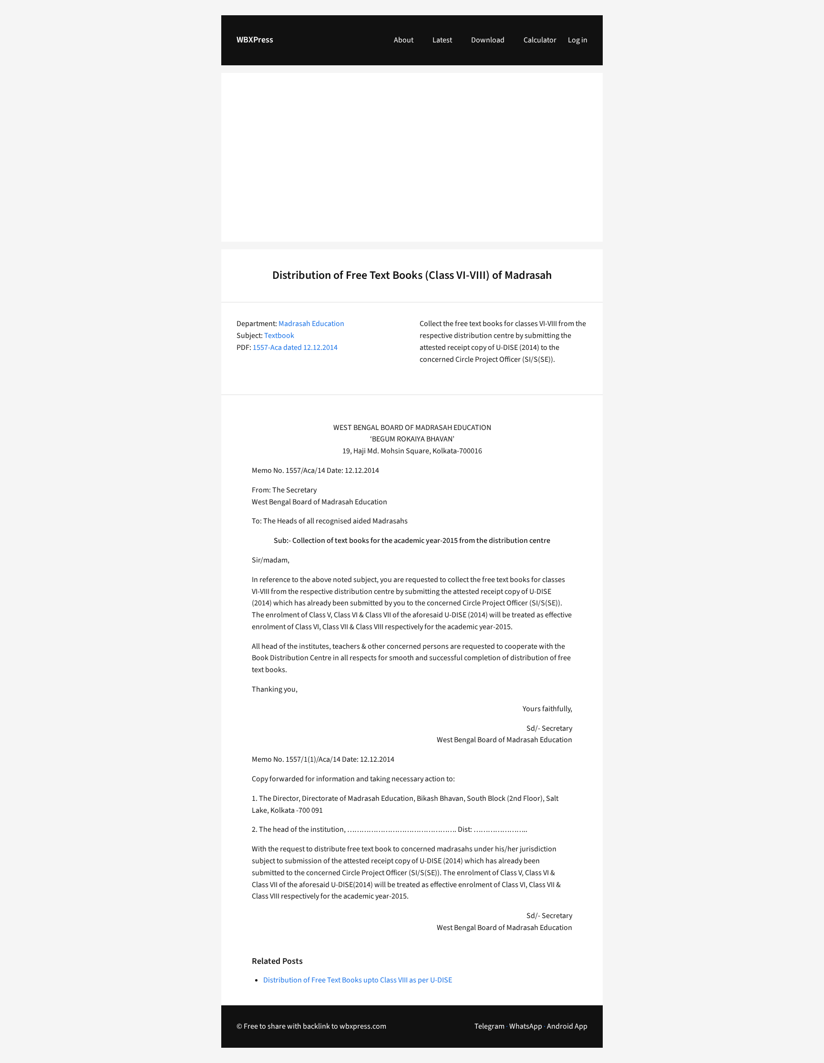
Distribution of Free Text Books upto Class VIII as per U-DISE (357, 980)
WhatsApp (525, 1026)
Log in (577, 40)
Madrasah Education (311, 323)
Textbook (279, 335)
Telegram (489, 1026)
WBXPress (255, 40)
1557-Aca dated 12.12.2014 (295, 347)
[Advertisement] (412, 163)
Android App (567, 1026)
